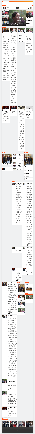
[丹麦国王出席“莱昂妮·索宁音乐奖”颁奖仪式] (5, 108)
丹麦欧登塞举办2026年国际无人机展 (21, 111)
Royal (18, 3)
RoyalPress (5, 2)
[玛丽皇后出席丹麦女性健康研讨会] (24, 8)
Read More (17, 224)
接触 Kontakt (16, 3)
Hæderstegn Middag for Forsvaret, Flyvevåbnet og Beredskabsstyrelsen (5, 15)
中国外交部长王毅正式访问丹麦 (13, 22)
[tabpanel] (17, 18)
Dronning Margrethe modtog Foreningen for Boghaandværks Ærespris (21, 424)
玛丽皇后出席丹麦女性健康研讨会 (29, 8)
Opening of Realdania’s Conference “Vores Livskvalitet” (28, 18)
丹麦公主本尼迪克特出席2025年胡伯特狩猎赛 (13, 424)
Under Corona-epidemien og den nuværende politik (5, 20)
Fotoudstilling (28, 3)
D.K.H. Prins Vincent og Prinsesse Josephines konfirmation (29, 424)
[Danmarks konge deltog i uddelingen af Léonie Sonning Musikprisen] (13, 108)
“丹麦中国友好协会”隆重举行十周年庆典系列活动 (16, 18)
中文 (23, 3)
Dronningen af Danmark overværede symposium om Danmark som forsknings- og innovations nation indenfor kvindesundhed (17, 9)
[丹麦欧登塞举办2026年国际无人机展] (21, 108)
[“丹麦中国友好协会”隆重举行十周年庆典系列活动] (13, 30)
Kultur (25, 3)
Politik (21, 3)
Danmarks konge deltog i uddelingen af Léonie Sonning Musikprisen (13, 111)
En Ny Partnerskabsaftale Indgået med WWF (5, 25)
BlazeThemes (17, 432)
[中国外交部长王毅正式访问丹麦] (5, 30)
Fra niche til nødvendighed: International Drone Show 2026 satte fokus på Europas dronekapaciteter (28, 112)
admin (11, 35)
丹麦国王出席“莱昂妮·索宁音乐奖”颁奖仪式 (14, 24)
